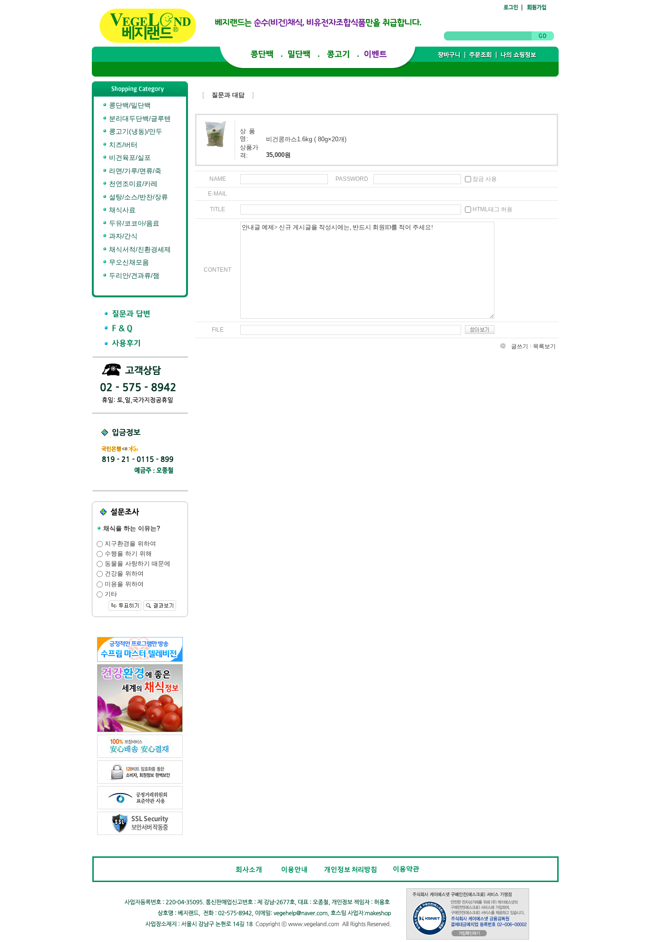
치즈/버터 (122, 144)
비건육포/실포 (129, 157)
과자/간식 (122, 236)
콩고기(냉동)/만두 (134, 131)
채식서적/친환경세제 (139, 249)
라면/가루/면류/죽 (134, 171)
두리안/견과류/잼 (133, 275)
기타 (110, 594)
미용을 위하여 (123, 584)
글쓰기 (519, 346)
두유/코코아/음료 (133, 223)
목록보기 (544, 346)
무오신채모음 (128, 262)
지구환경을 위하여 (129, 543)
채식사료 (121, 210)
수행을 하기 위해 (127, 553)
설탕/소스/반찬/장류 (137, 197)
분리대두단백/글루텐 (139, 118)
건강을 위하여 (123, 573)
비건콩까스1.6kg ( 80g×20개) (306, 138)
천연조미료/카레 (132, 183)
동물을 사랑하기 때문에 (136, 563)
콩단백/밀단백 (129, 105)
